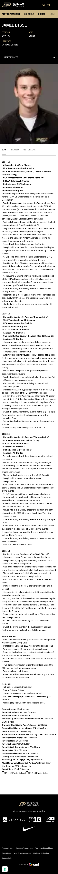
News (52, 14)
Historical (29, 150)
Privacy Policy (7, 848)
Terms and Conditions (44, 848)
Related (14, 150)
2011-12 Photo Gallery (14, 773)
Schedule (29, 14)
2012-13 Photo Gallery (38, 773)
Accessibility (7, 858)
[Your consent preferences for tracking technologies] (5, 869)
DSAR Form (6, 853)
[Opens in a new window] (14, 819)
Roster (41, 14)
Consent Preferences (24, 848)
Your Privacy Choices (22, 853)
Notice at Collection (41, 853)
